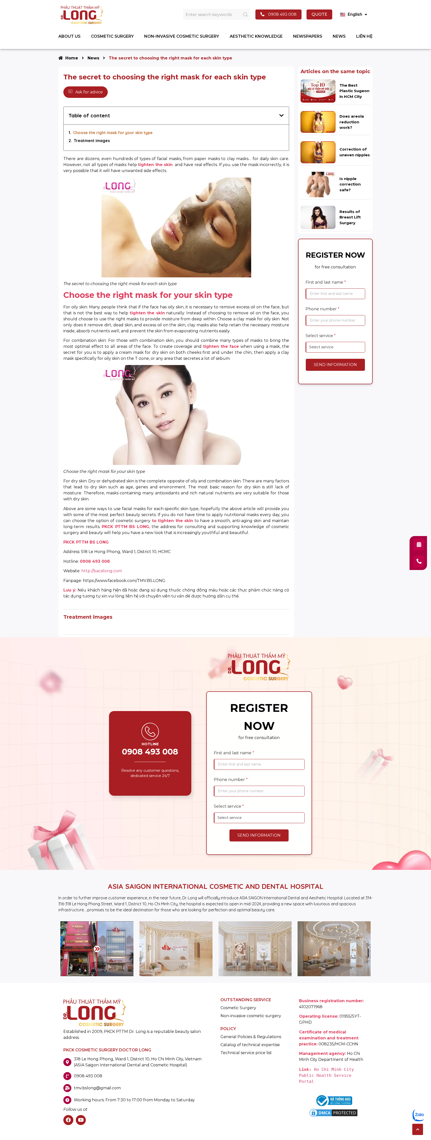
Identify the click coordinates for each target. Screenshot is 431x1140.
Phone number (322, 309)
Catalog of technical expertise (250, 1045)
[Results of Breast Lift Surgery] (318, 217)
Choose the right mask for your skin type (113, 132)
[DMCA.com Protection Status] (333, 1116)
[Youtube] (81, 1120)
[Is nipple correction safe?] (318, 184)
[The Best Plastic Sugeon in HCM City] (318, 90)
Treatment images (92, 140)
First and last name (326, 282)
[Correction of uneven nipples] (318, 152)
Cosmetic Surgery (238, 1008)
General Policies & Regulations (250, 1037)
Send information (335, 364)
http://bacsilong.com (101, 571)
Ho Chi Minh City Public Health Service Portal (327, 1075)
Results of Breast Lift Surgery (350, 217)
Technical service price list (246, 1053)
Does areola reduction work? (351, 122)
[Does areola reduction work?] (318, 121)
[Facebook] (68, 1120)
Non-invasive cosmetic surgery (250, 1016)
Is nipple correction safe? (350, 184)
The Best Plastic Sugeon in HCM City (354, 91)
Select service (321, 335)
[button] (417, 1129)
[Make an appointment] (419, 545)
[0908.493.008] (419, 562)
